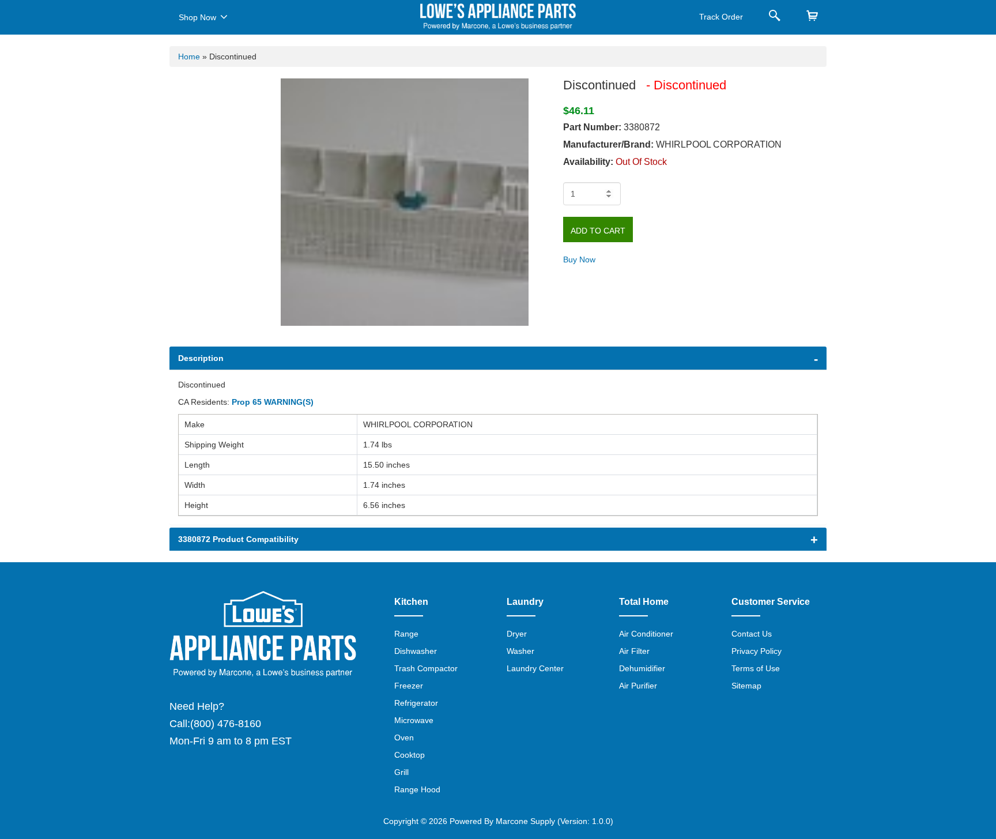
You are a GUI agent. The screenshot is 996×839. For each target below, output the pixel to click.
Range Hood (417, 789)
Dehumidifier (642, 668)
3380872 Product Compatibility (238, 539)
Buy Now (579, 259)
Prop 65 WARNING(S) (273, 402)
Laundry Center (535, 668)
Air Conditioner (646, 633)
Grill (401, 772)
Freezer (408, 685)
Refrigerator (416, 703)
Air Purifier (638, 685)
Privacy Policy (756, 651)
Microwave (413, 720)
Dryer (517, 633)
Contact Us (751, 633)
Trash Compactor (426, 668)
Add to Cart (598, 230)
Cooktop (409, 754)
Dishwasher (415, 651)
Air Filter (634, 651)
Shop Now (197, 17)
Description (201, 358)
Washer (520, 651)
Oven (404, 737)
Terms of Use (755, 668)
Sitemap (746, 685)
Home (189, 56)
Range (406, 633)
